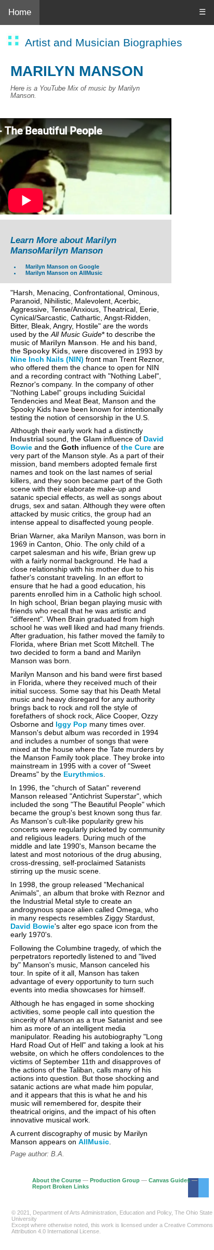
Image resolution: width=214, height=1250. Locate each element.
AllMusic (93, 1142)
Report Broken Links (60, 1186)
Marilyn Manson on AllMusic (63, 273)
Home (19, 12)
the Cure (136, 447)
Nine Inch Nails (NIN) (47, 359)
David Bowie (32, 926)
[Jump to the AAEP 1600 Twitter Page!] (203, 1187)
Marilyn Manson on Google (62, 266)
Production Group (115, 1180)
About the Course (56, 1180)
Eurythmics (83, 774)
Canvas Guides (169, 1180)
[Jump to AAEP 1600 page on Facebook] (193, 1187)
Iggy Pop (71, 724)
